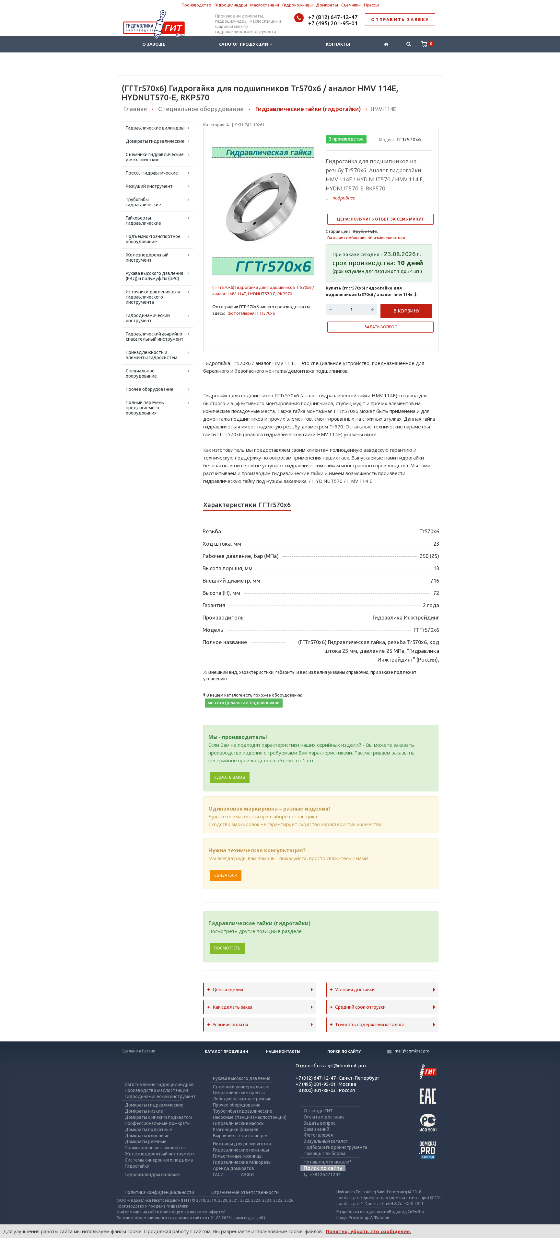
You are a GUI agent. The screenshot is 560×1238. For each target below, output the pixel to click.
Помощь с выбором (324, 1153)
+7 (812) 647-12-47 (333, 17)
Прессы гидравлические (152, 173)
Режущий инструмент (149, 186)
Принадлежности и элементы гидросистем (151, 355)
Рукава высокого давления (241, 1078)
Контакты (338, 44)
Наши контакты (283, 1051)
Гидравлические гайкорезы (242, 1162)
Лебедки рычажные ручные (242, 1098)
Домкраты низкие (144, 1111)
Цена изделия (228, 989)
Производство (196, 5)
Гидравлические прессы (239, 1092)
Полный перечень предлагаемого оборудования (145, 407)
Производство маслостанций (156, 1090)
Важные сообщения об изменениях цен (366, 237)
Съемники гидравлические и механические (155, 157)
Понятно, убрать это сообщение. (368, 1231)
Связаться (225, 875)
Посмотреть (227, 948)
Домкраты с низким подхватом (158, 1117)
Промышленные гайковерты (155, 1147)
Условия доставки (355, 989)
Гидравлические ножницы (241, 1150)
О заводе (153, 44)
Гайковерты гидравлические (143, 220)
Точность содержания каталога (369, 1024)
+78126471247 (325, 1174)
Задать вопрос (319, 1123)
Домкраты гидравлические (155, 141)
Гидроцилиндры (231, 5)
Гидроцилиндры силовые (152, 1174)
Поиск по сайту (344, 1051)
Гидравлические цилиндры (155, 128)
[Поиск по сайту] (408, 44)
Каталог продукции (244, 44)
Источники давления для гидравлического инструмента (153, 297)
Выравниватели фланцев (240, 1135)
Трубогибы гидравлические (143, 202)
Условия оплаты (230, 1024)
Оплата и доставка (324, 1116)
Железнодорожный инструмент (147, 257)
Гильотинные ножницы (237, 1156)
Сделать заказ (229, 777)
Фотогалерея (318, 1135)
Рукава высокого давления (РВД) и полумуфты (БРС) (154, 276)
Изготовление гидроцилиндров (159, 1084)
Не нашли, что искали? (327, 1161)
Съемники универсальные (241, 1086)
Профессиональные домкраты (158, 1123)
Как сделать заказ (232, 1007)
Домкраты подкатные (148, 1129)
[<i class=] (386, 44)
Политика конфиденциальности (159, 1192)
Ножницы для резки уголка (242, 1143)
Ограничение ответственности (245, 1192)
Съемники (351, 5)
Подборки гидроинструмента (335, 1147)
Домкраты (327, 5)
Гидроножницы (297, 5)
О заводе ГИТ (318, 1110)
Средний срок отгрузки (360, 1007)
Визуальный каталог (326, 1141)
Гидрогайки (137, 1166)
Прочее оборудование (149, 389)
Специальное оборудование (141, 373)
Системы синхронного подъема (159, 1160)
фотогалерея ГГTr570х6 (251, 313)
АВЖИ (247, 1174)
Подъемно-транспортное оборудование (153, 239)
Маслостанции (264, 5)
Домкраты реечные (146, 1141)
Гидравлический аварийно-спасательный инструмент (155, 336)
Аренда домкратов (233, 1168)
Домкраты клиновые (147, 1135)
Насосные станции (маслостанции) (249, 1117)
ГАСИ (218, 1174)
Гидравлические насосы (238, 1123)
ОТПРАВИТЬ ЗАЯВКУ (400, 19)
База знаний (316, 1129)
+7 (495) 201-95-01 (333, 23)
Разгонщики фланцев (236, 1129)
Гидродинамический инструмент (148, 318)
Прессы (371, 5)
